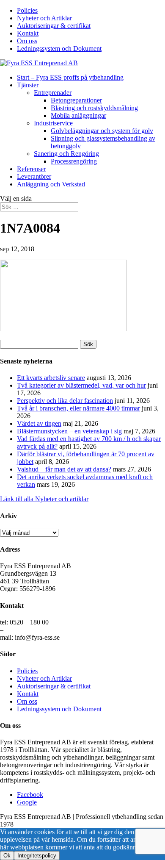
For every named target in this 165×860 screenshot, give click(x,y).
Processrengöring (74, 161)
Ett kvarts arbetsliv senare (51, 377)
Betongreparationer (76, 100)
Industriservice (53, 123)
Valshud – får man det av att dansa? (64, 469)
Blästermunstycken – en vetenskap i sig (69, 431)
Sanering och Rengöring (66, 153)
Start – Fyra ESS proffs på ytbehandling (70, 77)
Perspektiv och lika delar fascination (65, 400)
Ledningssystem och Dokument (59, 48)
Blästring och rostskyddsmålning (94, 107)
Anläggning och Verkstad (51, 184)
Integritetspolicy (36, 855)
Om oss (27, 40)
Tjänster (27, 85)
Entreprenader (53, 92)
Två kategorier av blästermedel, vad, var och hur (81, 385)
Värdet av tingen (39, 423)
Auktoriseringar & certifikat (54, 25)
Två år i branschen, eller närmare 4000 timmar (78, 408)
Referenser (31, 168)
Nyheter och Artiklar (44, 18)
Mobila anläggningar (78, 115)
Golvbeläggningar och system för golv (102, 130)
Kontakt (27, 33)
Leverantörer (34, 176)
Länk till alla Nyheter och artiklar (44, 498)
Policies (27, 10)
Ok (7, 855)
